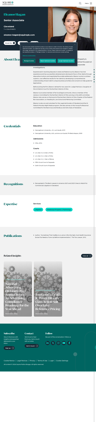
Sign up (8, 348)
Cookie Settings (62, 360)
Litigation (38, 210)
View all (85, 256)
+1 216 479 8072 (10, 29)
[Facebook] (69, 343)
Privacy (32, 360)
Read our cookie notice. (29, 55)
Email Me (8, 43)
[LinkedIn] (47, 343)
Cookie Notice (9, 360)
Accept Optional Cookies (66, 61)
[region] (48, 54)
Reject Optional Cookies (47, 61)
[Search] (80, 3)
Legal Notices (22, 360)
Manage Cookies (29, 61)
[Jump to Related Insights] (94, 81)
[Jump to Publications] (94, 79)
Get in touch (30, 346)
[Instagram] (58, 343)
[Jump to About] (94, 69)
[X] (53, 343)
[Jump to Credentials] (94, 72)
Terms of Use (42, 360)
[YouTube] (64, 343)
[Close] (75, 44)
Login (51, 360)
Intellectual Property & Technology (59, 210)
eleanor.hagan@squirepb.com (19, 34)
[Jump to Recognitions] (94, 74)
